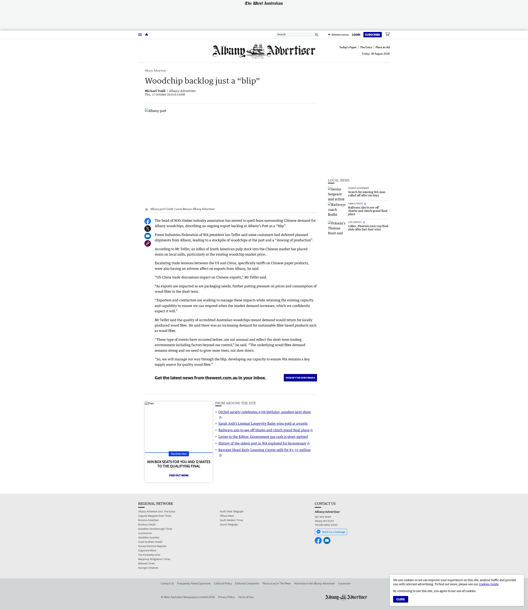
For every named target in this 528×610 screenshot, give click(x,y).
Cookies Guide (489, 584)
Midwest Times (146, 563)
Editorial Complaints (247, 583)
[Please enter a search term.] (316, 35)
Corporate (344, 583)
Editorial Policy (223, 583)
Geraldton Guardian (148, 537)
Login (356, 34)
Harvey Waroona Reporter (152, 546)
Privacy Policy (226, 597)
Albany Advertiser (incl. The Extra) (156, 511)
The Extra (366, 47)
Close (400, 599)
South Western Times (231, 520)
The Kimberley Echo (149, 554)
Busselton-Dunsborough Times (155, 528)
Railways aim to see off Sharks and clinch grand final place (264, 430)
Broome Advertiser (148, 520)
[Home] (147, 34)
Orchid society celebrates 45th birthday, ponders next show (264, 412)
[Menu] (140, 34)
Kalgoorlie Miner (147, 550)
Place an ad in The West (277, 583)
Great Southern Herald (150, 541)
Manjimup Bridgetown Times (154, 559)
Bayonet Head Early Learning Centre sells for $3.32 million (264, 450)
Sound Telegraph (229, 524)
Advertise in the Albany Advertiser (314, 583)
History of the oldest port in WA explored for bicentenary (262, 443)
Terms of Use (245, 597)
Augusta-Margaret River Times (154, 515)
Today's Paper (348, 47)
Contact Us (167, 583)
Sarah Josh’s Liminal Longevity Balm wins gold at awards (263, 423)
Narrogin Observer (148, 567)
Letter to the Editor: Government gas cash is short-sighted (263, 437)
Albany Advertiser (155, 70)
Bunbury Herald (147, 524)
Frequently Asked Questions (194, 583)
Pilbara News (227, 515)
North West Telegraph (232, 511)
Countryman (145, 533)
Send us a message (333, 531)
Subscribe (372, 34)
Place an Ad (383, 47)
